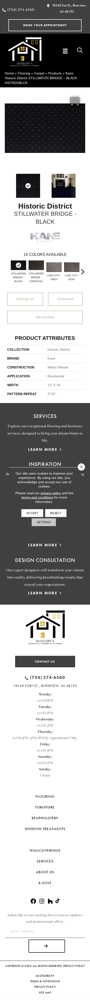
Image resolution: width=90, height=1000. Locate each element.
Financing (65, 299)
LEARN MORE (42, 449)
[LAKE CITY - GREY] (54, 267)
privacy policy (51, 493)
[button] (45, 25)
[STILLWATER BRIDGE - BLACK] (18, 265)
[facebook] (33, 901)
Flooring (24, 73)
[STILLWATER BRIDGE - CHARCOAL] (36, 265)
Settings (44, 522)
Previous (7, 183)
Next (82, 183)
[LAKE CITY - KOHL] (72, 267)
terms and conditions (37, 497)
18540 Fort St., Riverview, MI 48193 (45, 686)
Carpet (39, 73)
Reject (55, 513)
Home (9, 73)
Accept (32, 513)
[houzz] (50, 901)
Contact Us (25, 299)
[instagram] (41, 901)
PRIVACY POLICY (74, 966)
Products (55, 73)
